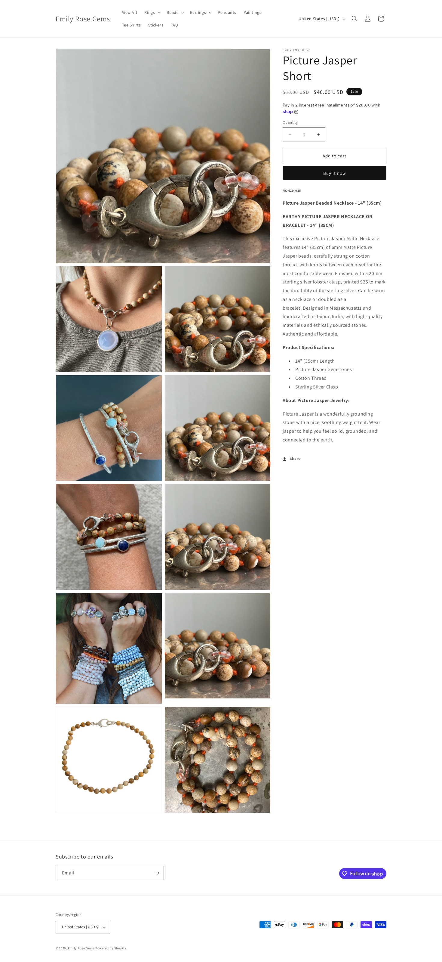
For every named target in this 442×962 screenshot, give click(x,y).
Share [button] (295, 458)
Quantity (290, 122)
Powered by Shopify (110, 948)
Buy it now (334, 173)
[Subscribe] (157, 873)
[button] (152, 12)
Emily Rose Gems (81, 948)
